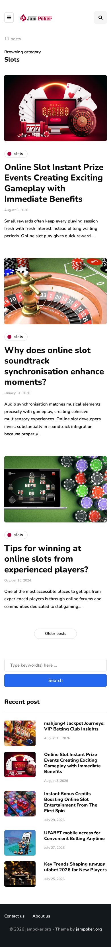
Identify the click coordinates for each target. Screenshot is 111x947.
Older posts (55, 633)
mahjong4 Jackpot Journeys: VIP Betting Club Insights (74, 726)
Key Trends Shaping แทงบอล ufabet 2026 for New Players (75, 867)
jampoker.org (89, 929)
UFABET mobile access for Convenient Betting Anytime (74, 836)
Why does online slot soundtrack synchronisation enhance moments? (54, 366)
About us (41, 916)
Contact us (14, 916)
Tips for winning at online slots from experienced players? (46, 559)
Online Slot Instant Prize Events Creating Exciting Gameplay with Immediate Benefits (53, 183)
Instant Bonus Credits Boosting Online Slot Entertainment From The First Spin (70, 802)
